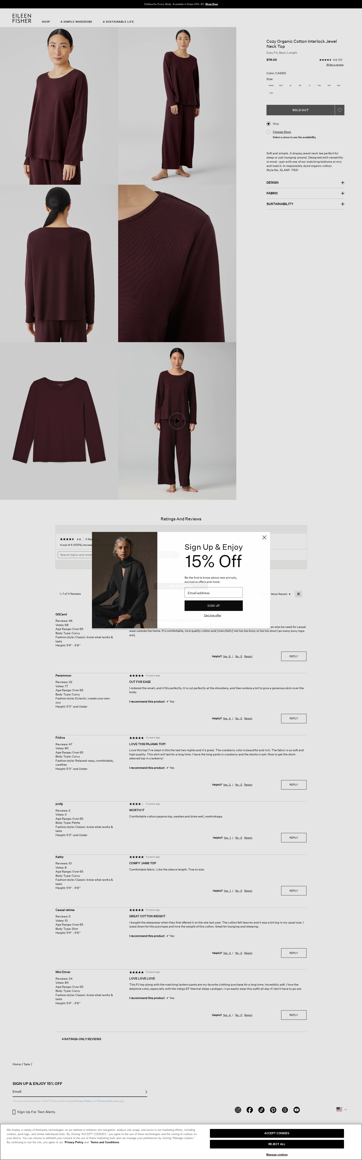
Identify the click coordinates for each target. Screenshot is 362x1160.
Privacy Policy (77, 1142)
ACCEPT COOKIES (276, 1133)
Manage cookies (277, 1154)
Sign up (213, 605)
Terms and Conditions (104, 1142)
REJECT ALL (276, 1144)
